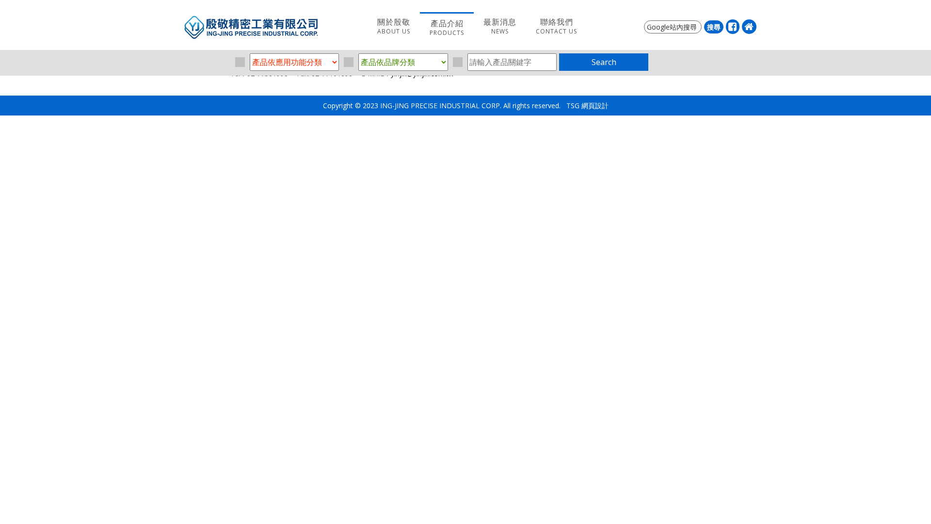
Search (604, 62)
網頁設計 (595, 105)
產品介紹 (447, 27)
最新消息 (499, 25)
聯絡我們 (556, 25)
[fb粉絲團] (732, 26)
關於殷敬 (393, 25)
